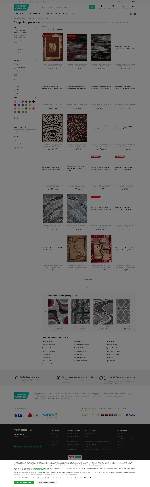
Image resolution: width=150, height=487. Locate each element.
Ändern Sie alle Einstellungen (46, 482)
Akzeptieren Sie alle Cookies (24, 482)
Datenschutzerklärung (85, 477)
